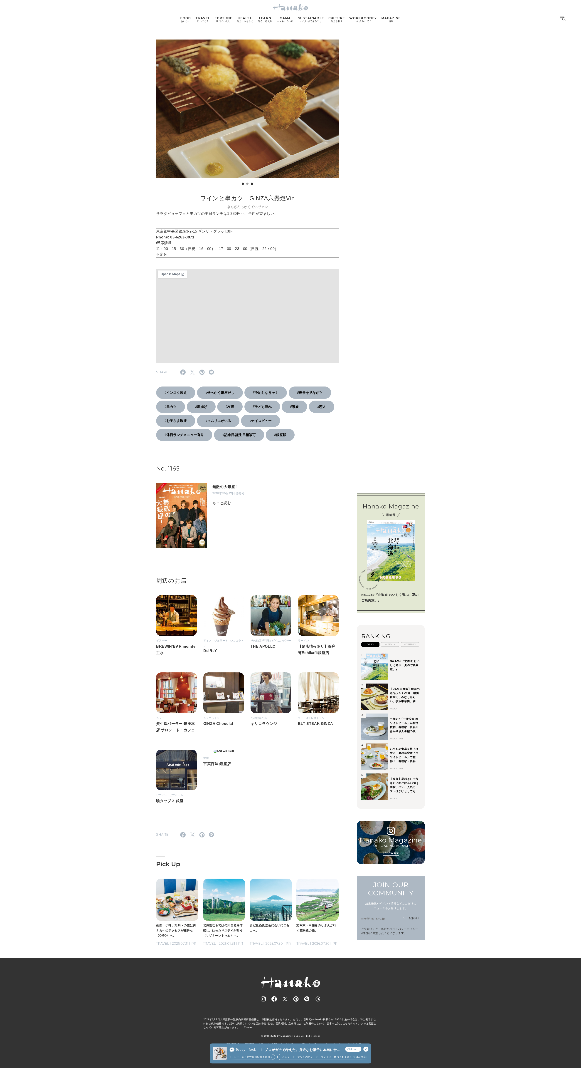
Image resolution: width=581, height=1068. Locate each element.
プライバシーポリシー (404, 929)
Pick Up (168, 864)
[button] (243, 184)
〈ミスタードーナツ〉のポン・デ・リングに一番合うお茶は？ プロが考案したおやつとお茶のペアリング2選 (332, 1057)
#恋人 (321, 407)
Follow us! (391, 853)
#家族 (294, 407)
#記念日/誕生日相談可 (239, 435)
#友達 (230, 407)
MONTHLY (410, 644)
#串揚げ (201, 407)
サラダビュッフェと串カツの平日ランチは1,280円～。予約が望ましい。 (217, 214)
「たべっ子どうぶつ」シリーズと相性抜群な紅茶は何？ (229, 1057)
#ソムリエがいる (218, 421)
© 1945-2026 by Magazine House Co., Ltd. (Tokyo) (290, 1036)
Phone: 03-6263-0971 (175, 237)
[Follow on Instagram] (263, 999)
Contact (248, 1027)
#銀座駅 (280, 435)
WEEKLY (390, 644)
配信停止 (414, 918)
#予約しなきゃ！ (265, 392)
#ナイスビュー (260, 421)
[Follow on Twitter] (285, 999)
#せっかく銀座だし (219, 392)
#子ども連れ (262, 407)
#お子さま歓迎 (176, 421)
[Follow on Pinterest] (295, 999)
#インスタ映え (176, 392)
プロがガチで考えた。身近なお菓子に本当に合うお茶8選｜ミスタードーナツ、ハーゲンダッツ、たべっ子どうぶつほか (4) (302, 1050)
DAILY (370, 644)
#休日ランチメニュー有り (184, 435)
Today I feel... (246, 1049)
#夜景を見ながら (310, 392)
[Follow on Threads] (317, 999)
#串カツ (171, 407)
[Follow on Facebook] (274, 999)
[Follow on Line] (306, 999)
